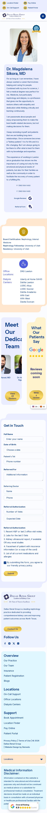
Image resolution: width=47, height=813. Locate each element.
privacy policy (25, 565)
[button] (43, 16)
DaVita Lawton (27, 282)
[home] (13, 16)
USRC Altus (25, 285)
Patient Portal (11, 733)
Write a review (36, 395)
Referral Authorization (14, 507)
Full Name (8, 434)
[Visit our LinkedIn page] (18, 643)
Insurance (9, 670)
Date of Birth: (10, 444)
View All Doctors (12, 396)
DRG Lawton (26, 271)
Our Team (9, 665)
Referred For (10, 469)
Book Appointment (13, 717)
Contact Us (13, 629)
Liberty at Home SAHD (31, 279)
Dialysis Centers (12, 704)
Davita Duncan (27, 302)
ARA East (24, 295)
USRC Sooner (27, 289)
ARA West (25, 298)
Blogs (7, 680)
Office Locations (12, 699)
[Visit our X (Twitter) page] (14, 643)
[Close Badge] (38, 803)
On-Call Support (12, 694)
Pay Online (9, 728)
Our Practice (10, 660)
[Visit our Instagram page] (9, 643)
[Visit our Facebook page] (5, 643)
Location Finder (12, 723)
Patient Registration (14, 675)
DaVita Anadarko (28, 292)
